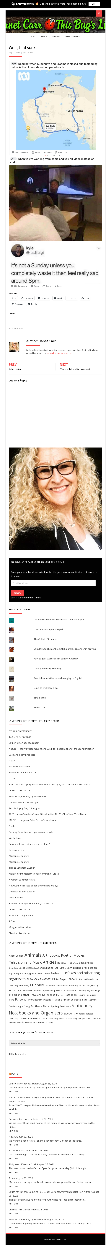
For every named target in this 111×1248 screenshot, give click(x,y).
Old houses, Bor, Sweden (22, 891)
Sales (84, 999)
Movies (59, 995)
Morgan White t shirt (20, 927)
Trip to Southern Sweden (22, 867)
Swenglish (79, 1013)
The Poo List (40, 707)
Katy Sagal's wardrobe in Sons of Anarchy (56, 658)
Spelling (55, 1006)
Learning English (85, 990)
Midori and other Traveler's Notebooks (32, 994)
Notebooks (71, 994)
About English (16, 955)
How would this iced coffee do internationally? (33, 885)
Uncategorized (56, 1018)
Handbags (15, 990)
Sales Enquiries (72, 37)
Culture (59, 967)
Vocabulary (71, 1018)
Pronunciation (35, 999)
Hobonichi (28, 990)
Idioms (37, 990)
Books (22, 967)
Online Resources (87, 994)
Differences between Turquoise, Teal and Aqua (59, 619)
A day (12, 760)
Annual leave (16, 897)
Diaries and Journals (85, 967)
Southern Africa (40, 1006)
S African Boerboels (71, 999)
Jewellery (59, 990)
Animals (33, 955)
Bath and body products (22, 754)
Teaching (13, 1018)
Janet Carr (15, 53)
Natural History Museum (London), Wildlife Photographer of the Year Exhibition (51, 748)
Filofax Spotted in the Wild (81, 979)
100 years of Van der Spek (22, 772)
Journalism (71, 990)
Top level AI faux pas (20, 736)
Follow (17, 593)
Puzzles (47, 999)
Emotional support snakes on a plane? (29, 844)
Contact (56, 37)
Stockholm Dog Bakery (21, 915)
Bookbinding (86, 962)
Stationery (65, 1006)
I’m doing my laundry (20, 730)
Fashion (56, 973)
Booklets (13, 967)
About (44, 37)
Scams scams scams (19, 766)
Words (20, 1022)
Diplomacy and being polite (22, 973)
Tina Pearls (40, 697)
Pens (11, 999)
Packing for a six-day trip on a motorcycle (31, 832)
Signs (20, 1006)
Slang (27, 1006)
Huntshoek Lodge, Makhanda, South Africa (32, 903)
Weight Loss (84, 1018)
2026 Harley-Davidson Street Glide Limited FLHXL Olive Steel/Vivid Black (47, 814)
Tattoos (89, 1013)
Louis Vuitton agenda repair (49, 629)
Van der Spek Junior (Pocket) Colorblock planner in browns (65, 648)
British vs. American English (39, 967)
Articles (49, 962)
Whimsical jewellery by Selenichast (27, 796)
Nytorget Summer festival (22, 879)
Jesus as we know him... (46, 687)
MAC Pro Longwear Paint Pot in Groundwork (32, 820)
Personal (21, 999)
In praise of (47, 990)
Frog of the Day (21, 985)
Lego (97, 990)
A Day (12, 921)
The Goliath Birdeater (45, 639)
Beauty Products (67, 962)
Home (33, 37)
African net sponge (19, 855)
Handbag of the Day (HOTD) (83, 985)
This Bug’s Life (17, 1053)
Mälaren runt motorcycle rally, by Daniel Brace (34, 873)
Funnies (20, 329)
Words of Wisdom (34, 1022)
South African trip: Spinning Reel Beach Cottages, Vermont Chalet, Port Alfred (50, 784)
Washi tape (15, 838)
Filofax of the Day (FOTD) (39, 979)
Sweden (68, 1013)
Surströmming (16, 849)
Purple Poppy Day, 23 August (24, 808)
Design (68, 967)
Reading (56, 999)
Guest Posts (62, 985)
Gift (94, 3)
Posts (14, 1073)
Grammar (50, 985)
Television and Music (29, 1018)
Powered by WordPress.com (55, 1239)
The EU (44, 1018)
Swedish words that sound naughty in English (58, 678)
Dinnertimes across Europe (23, 802)
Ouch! (12, 826)
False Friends (43, 973)
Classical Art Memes (19, 790)
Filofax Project (59, 979)
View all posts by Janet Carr (60, 353)
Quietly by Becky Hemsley (47, 668)
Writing (49, 1022)
